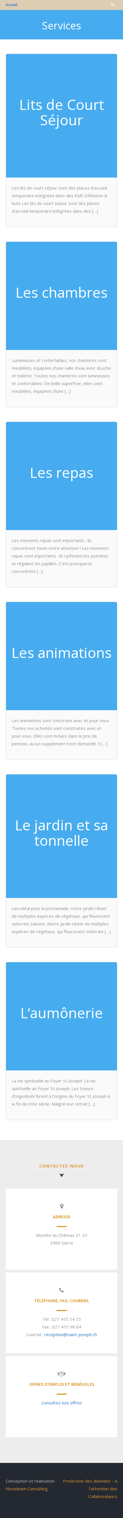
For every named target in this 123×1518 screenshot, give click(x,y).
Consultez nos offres (61, 1403)
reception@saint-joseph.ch (70, 1334)
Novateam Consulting (27, 1488)
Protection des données (87, 1481)
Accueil (11, 4)
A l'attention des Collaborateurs (102, 1488)
